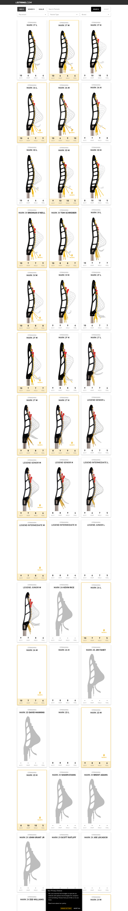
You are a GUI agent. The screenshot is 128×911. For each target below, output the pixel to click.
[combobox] (32, 15)
